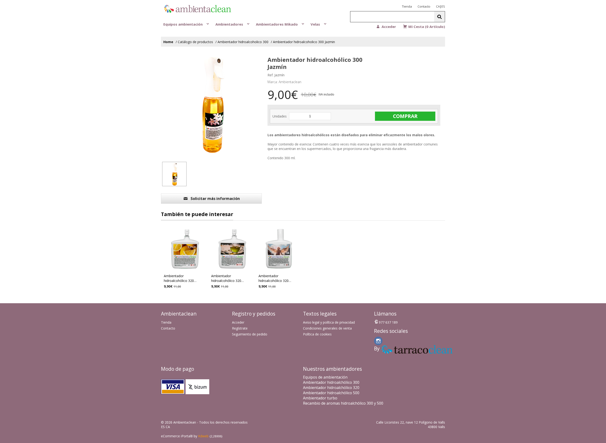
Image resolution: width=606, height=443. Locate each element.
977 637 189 (388, 322)
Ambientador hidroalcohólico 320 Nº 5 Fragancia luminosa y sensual (278, 279)
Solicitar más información (215, 198)
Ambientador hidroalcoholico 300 (243, 42)
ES (443, 6)
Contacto (424, 6)
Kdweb (203, 436)
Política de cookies (317, 334)
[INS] (378, 341)
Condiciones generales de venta (327, 328)
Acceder (238, 322)
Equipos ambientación (183, 24)
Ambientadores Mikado (277, 24)
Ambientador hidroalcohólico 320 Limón (179, 279)
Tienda (407, 6)
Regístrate (240, 328)
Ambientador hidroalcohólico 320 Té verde (226, 279)
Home (168, 42)
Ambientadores (229, 24)
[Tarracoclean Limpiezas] (386, 349)
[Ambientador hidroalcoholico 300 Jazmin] (174, 174)
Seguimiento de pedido (249, 334)
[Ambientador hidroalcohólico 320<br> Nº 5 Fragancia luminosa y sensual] (279, 248)
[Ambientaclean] (189, 9)
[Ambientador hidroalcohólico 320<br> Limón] (184, 248)
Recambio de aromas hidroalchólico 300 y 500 (343, 403)
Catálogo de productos (195, 42)
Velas (316, 24)
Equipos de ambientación (325, 377)
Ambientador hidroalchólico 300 (331, 382)
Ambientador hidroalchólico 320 (331, 387)
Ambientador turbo (320, 398)
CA (438, 6)
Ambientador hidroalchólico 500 (331, 392)
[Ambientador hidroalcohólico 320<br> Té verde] (232, 248)
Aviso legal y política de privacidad (329, 322)
